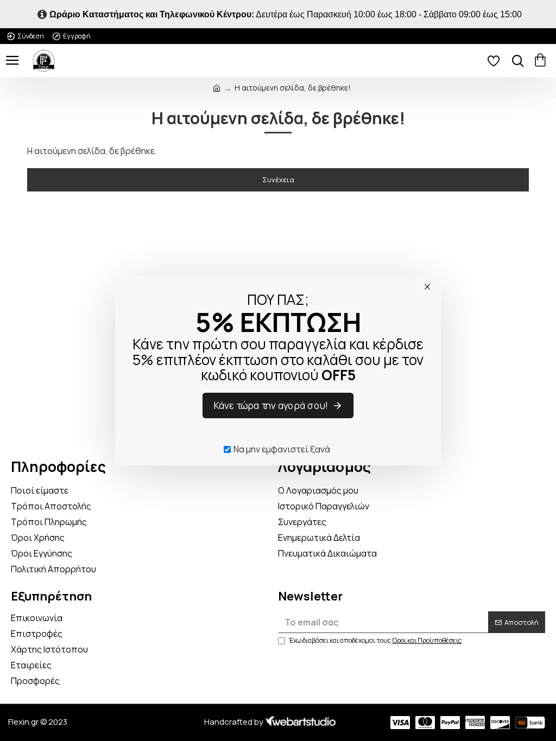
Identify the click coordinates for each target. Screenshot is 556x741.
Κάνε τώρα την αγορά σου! (271, 405)
